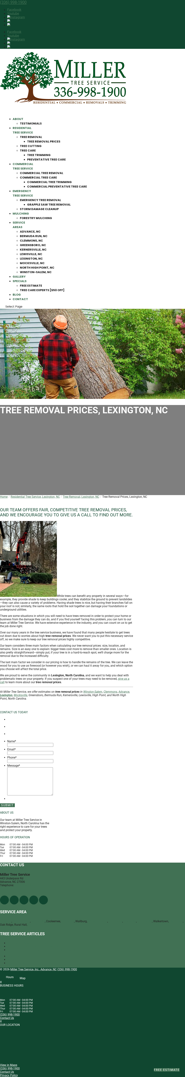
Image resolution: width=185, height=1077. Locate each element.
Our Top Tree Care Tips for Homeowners (32, 946)
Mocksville (20, 695)
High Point (176, 921)
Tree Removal (31, 137)
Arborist (12, 959)
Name (11, 741)
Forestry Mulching (36, 218)
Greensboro (35, 924)
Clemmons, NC (31, 241)
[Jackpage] (43, 900)
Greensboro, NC (33, 245)
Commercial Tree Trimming (49, 182)
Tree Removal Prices (43, 141)
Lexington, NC (31, 259)
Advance (124, 691)
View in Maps (8, 1065)
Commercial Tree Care (38, 177)
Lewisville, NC (31, 254)
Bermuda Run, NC (34, 236)
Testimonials (31, 123)
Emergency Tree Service (23, 193)
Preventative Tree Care (46, 159)
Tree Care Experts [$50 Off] (42, 290)
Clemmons (110, 691)
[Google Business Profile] (33, 900)
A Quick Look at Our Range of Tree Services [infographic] (43, 950)
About (18, 119)
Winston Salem (97, 921)
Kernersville (144, 921)
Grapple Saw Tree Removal (49, 205)
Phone (12, 757)
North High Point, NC (37, 268)
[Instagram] (16, 17)
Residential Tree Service (23, 130)
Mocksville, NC (32, 263)
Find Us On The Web (13, 894)
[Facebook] (4, 900)
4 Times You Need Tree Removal (27, 943)
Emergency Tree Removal (40, 200)
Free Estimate (31, 286)
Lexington (6, 695)
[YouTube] (24, 900)
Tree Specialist (16, 963)
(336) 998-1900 (13, 2)
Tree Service (15, 956)
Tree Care (28, 150)
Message (13, 765)
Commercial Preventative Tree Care (57, 186)
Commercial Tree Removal (41, 173)
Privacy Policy (9, 1075)
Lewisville (130, 921)
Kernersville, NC (33, 250)
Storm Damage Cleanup (39, 209)
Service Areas (19, 225)
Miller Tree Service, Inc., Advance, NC (33, 969)
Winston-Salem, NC (36, 272)
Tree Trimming (39, 155)
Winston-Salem (92, 691)
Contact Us (7, 1018)
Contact (20, 299)
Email (11, 749)
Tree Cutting (31, 146)
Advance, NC (30, 232)
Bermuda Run (21, 921)
